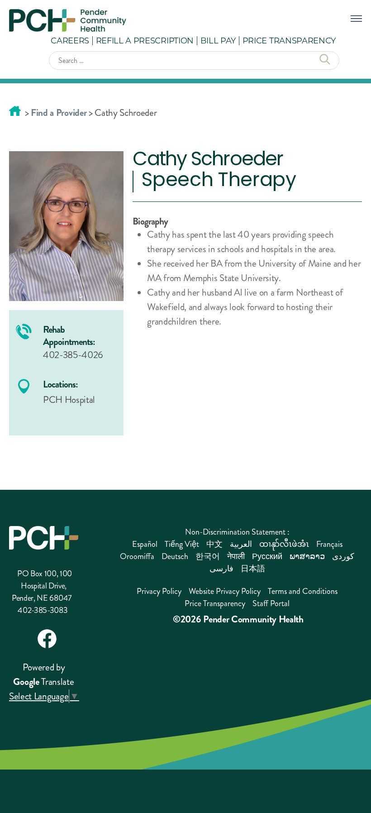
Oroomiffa (137, 556)
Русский (267, 556)
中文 (214, 544)
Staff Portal (271, 603)
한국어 (207, 556)
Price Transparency (289, 40)
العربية (241, 544)
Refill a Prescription (145, 40)
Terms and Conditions (303, 591)
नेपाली (236, 556)
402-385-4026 (73, 355)
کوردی (343, 556)
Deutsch (175, 556)
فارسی (221, 568)
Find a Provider (58, 113)
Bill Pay (218, 40)
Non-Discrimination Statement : (237, 532)
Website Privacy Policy (225, 591)
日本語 (253, 568)
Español (144, 544)
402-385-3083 (42, 610)
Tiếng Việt (182, 544)
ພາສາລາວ (307, 556)
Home (15, 111)
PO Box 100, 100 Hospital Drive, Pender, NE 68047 (42, 586)
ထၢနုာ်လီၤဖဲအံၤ (284, 544)
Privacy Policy (159, 591)
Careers (70, 40)
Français (329, 544)
